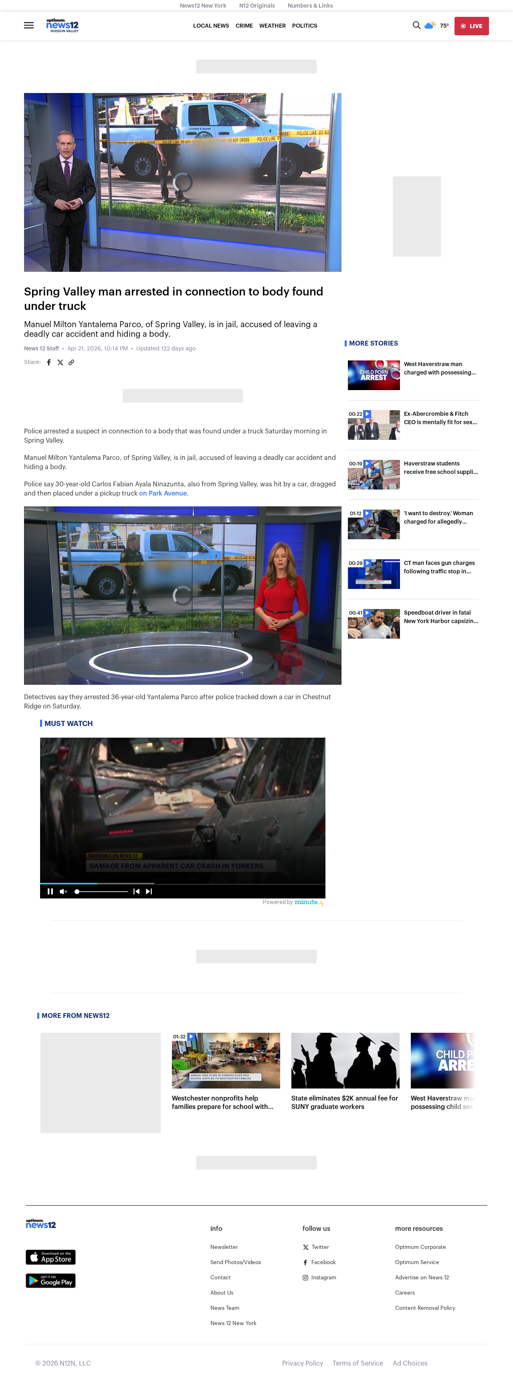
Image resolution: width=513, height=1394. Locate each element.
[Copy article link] (71, 362)
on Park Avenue (163, 493)
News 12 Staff (41, 349)
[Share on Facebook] (49, 362)
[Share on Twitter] (60, 362)
